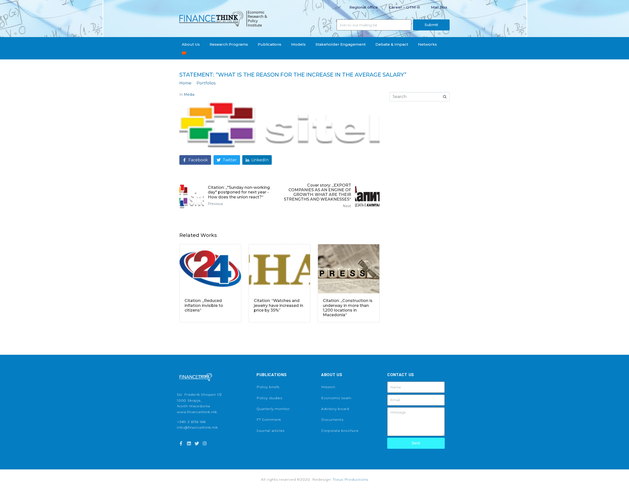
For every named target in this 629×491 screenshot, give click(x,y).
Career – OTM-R (404, 7)
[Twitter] (197, 443)
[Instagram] (205, 443)
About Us (191, 44)
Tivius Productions (350, 479)
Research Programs (229, 44)
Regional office (363, 7)
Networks (427, 44)
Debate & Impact (391, 44)
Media (189, 94)
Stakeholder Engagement (340, 44)
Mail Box (439, 7)
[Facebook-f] (181, 443)
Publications (269, 44)
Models (298, 44)
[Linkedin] (189, 443)
